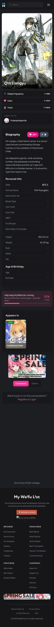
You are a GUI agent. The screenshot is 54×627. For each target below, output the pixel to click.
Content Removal (22, 613)
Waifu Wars (8, 568)
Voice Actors (9, 536)
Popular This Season (37, 551)
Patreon (32, 578)
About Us (33, 568)
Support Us (33, 573)
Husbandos (8, 551)
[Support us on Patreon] (27, 512)
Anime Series (9, 541)
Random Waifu (9, 578)
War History (8, 573)
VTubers (7, 555)
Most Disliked (34, 541)
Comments (21, 383)
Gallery (35, 383)
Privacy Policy (34, 609)
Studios (7, 546)
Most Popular (34, 536)
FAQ (36, 613)
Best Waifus (34, 531)
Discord (32, 582)
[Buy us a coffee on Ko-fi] (27, 518)
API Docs (33, 587)
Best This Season (36, 546)
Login (33, 399)
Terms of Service (17, 609)
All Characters (9, 531)
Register (22, 399)
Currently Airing (35, 555)
